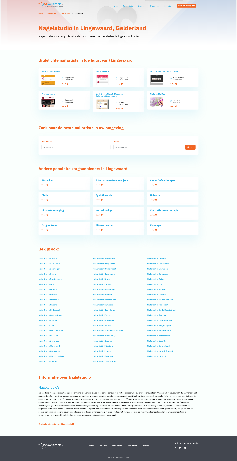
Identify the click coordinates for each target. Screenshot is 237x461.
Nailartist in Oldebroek (49, 310)
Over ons (141, 6)
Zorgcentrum (49, 225)
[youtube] (180, 448)
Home (115, 6)
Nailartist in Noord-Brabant (160, 351)
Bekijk (64, 84)
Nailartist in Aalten (48, 258)
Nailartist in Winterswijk (104, 335)
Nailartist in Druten (102, 279)
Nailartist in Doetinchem (50, 279)
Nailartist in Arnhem (156, 258)
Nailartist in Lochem (156, 294)
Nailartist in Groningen (49, 351)
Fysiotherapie (104, 195)
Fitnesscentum (104, 225)
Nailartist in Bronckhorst (104, 269)
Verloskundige (104, 210)
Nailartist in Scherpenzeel (159, 320)
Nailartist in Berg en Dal (104, 263)
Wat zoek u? (47, 142)
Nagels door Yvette (50, 71)
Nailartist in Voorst (102, 325)
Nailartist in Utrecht (156, 356)
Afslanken (47, 180)
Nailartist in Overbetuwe (50, 315)
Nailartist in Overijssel (103, 356)
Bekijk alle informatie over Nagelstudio (55, 424)
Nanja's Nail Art (103, 71)
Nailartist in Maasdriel (49, 299)
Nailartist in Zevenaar (49, 341)
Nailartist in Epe (154, 284)
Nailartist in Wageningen (159, 325)
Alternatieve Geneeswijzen (112, 180)
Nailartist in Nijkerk (48, 305)
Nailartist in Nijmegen (103, 305)
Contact (145, 445)
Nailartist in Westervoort (159, 330)
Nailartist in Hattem (156, 289)
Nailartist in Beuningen (49, 269)
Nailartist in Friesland (103, 346)
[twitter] (185, 448)
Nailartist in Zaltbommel (159, 335)
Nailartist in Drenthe (157, 341)
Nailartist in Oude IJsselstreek (161, 310)
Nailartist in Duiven (156, 279)
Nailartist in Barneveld (49, 263)
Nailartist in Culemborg (104, 274)
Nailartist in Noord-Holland (52, 356)
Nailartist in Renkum (156, 315)
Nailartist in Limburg (102, 351)
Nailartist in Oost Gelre (104, 310)
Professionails (48, 94)
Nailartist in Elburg (102, 284)
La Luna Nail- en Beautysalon (164, 71)
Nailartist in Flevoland (49, 346)
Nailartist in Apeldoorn (104, 258)
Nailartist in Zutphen (102, 341)
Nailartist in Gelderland (158, 346)
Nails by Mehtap (157, 94)
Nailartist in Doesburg (157, 274)
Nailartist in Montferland (104, 299)
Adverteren (169, 6)
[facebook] (175, 448)
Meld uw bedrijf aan (186, 5)
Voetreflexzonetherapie (164, 210)
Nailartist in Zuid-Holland (105, 361)
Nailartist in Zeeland (48, 361)
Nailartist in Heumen (102, 294)
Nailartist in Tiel (46, 325)
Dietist (45, 195)
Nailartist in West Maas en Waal (108, 330)
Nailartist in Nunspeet (157, 305)
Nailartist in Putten (102, 315)
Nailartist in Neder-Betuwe (160, 299)
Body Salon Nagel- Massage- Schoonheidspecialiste (110, 95)
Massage (155, 225)
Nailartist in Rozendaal (104, 320)
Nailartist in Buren (47, 274)
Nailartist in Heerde (48, 294)
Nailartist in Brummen (157, 269)
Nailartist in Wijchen (48, 335)
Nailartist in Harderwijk (104, 289)
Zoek (191, 147)
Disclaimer (154, 6)
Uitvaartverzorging (52, 210)
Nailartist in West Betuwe (51, 330)
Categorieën (127, 6)
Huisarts (155, 195)
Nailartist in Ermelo (48, 289)
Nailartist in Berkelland (158, 263)
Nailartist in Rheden (48, 320)
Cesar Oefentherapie (162, 180)
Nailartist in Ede (46, 284)
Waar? (116, 142)
